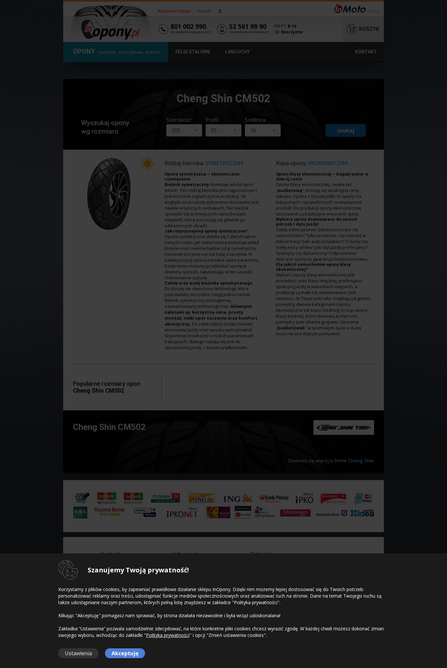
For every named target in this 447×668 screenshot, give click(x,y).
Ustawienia (78, 653)
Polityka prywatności (167, 635)
